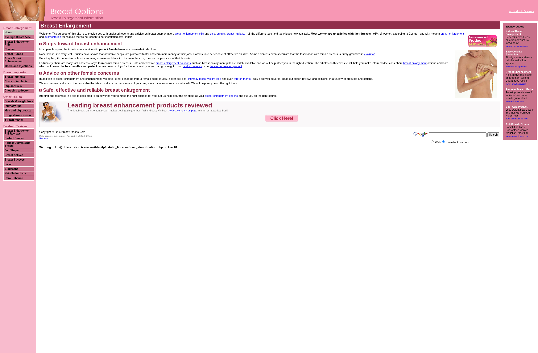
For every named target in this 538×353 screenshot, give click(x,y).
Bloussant (11, 168)
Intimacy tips (13, 106)
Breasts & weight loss (19, 101)
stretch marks (242, 78)
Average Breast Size (18, 37)
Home (8, 32)
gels (212, 33)
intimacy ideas (197, 78)
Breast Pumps (14, 53)
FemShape (11, 150)
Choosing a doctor (17, 90)
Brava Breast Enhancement (13, 60)
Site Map (43, 138)
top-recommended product (226, 66)
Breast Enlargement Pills (17, 43)
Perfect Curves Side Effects (17, 144)
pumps (221, 33)
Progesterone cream (18, 115)
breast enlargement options (221, 95)
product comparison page (182, 110)
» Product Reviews (521, 11)
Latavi (8, 164)
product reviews (192, 66)
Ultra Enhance (14, 178)
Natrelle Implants (16, 173)
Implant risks (13, 86)
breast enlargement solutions (173, 63)
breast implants (236, 33)
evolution (369, 54)
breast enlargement (452, 33)
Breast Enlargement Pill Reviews (17, 132)
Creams (10, 49)
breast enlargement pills (189, 33)
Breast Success (15, 159)
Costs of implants (16, 81)
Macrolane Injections (18, 66)
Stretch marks (14, 119)
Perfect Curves (14, 138)
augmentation (53, 36)
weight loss (214, 78)
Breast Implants (15, 76)
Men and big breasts (18, 110)
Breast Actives (14, 155)
